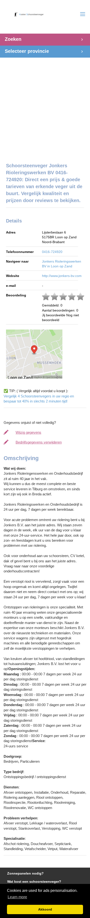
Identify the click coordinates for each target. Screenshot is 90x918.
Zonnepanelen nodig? (25, 873)
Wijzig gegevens (28, 432)
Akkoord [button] (45, 909)
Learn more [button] (17, 897)
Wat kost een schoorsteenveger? (34, 881)
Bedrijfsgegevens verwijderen (39, 442)
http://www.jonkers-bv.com (62, 276)
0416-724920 (52, 252)
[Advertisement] (45, 108)
